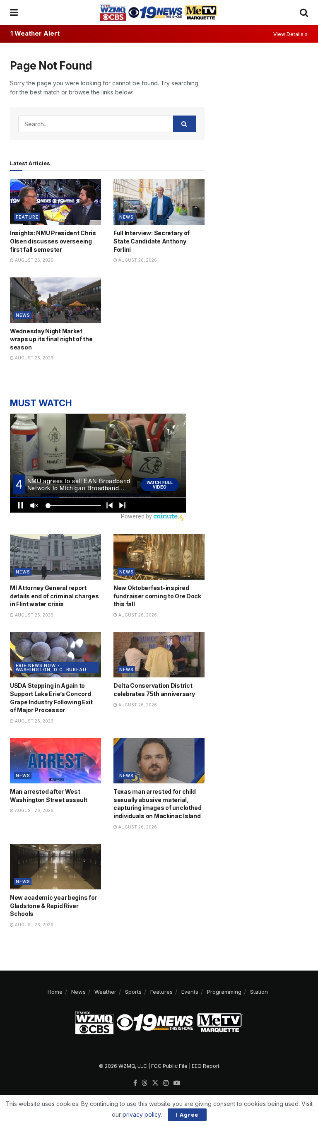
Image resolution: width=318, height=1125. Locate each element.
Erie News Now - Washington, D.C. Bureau (51, 667)
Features (161, 991)
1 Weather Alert (35, 33)
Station (259, 991)
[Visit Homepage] (158, 12)
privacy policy (142, 1114)
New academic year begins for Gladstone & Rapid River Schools (53, 905)
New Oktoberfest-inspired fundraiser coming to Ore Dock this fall (157, 595)
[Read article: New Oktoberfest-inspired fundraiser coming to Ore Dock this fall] (159, 557)
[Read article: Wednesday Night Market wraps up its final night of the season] (55, 300)
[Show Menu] (14, 12)
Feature (27, 216)
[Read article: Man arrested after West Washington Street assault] (55, 760)
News (126, 216)
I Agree (187, 1114)
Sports (133, 991)
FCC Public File (169, 1066)
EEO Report (205, 1066)
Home (55, 991)
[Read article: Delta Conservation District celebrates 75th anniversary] (159, 654)
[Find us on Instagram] (166, 1083)
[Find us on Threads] (144, 1083)
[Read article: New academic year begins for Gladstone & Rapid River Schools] (55, 866)
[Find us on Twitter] (155, 1083)
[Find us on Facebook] (135, 1083)
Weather (105, 991)
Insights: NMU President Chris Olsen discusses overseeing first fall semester (53, 241)
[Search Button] (304, 12)
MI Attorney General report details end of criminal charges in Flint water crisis (54, 595)
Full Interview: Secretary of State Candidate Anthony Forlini (151, 241)
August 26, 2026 (33, 260)
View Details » (290, 34)
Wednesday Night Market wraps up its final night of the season (51, 339)
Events (189, 991)
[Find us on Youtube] (176, 1083)
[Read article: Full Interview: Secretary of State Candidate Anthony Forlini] (159, 202)
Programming (224, 991)
